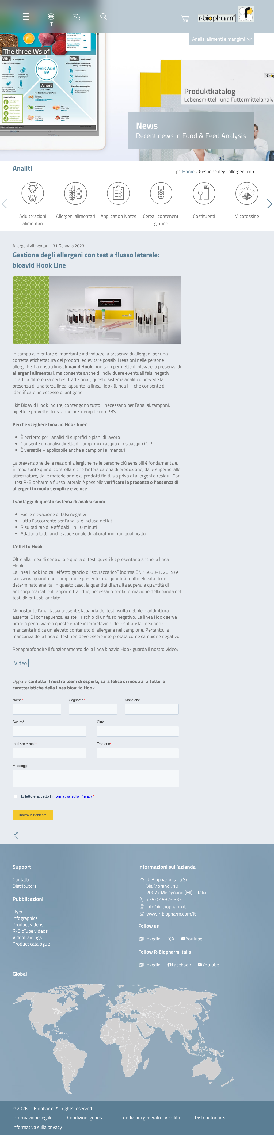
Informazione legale (32, 1117)
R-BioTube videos (30, 931)
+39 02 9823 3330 (165, 899)
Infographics (25, 918)
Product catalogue (31, 943)
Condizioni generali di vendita (150, 1117)
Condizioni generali (86, 1117)
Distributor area (210, 1117)
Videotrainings (27, 937)
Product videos (28, 924)
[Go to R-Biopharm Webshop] (185, 19)
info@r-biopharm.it (166, 906)
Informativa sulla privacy (37, 1127)
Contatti (21, 879)
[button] (267, 204)
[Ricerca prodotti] (76, 16)
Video (20, 663)
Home (188, 171)
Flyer (17, 911)
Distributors (24, 886)
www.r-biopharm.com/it (171, 913)
